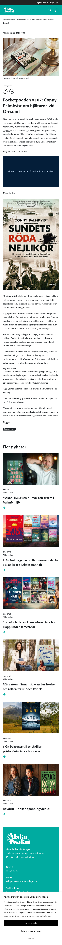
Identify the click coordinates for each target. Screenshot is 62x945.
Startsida (6, 19)
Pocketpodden (9, 429)
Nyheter (12, 19)
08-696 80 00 (12, 870)
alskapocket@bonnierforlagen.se (21, 881)
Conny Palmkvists (16, 126)
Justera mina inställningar (31, 931)
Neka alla (31, 939)
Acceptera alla (31, 923)
